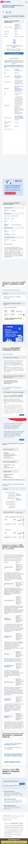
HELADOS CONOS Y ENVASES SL (8, 716)
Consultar (22, 414)
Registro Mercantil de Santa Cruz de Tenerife (19, 116)
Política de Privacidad (6, 817)
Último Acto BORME (6, 225)
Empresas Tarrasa (7, 807)
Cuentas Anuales (7, 795)
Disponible (13, 210)
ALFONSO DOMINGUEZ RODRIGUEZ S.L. (9, 666)
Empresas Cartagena (15, 806)
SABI (10, 794)
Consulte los (13, 319)
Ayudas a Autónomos (17, 793)
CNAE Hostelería (7, 801)
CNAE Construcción (7, 800)
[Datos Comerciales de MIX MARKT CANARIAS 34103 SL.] (7, 12)
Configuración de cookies (7, 819)
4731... (16, 75)
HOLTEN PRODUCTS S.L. (9, 600)
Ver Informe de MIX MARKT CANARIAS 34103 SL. (14, 842)
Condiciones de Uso (20, 815)
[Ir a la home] (5, 1)
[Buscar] (26, 2)
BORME (21, 794)
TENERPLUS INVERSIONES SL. (8, 619)
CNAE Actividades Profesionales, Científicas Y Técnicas (13, 802)
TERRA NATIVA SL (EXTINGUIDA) (8, 699)
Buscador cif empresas (15, 792)
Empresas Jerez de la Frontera (16, 807)
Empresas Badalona (7, 806)
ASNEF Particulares (15, 794)
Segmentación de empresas (8, 793)
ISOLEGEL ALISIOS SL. (9, 682)
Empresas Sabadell (7, 808)
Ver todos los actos (18, 512)
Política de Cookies (14, 817)
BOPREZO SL (7, 654)
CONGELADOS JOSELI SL (8, 584)
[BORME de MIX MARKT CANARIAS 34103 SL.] (10, 12)
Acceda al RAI (6, 794)
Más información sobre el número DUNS (18, 76)
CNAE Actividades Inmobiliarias (17, 800)
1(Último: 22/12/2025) (18, 494)
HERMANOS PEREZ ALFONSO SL (8, 637)
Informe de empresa (7, 792)
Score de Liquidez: (8, 380)
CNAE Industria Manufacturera (16, 801)
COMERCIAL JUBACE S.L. (8, 567)
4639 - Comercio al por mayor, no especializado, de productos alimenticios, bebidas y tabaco (19, 88)
